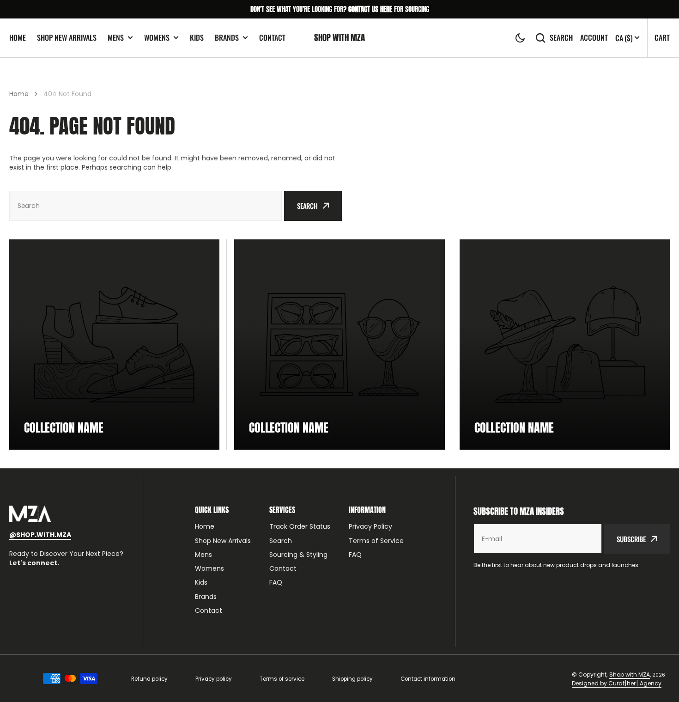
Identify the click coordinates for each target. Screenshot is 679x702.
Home (17, 37)
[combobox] (145, 206)
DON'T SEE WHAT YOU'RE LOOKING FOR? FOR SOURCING (339, 9)
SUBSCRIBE (631, 539)
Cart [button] (662, 37)
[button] (520, 38)
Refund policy (149, 679)
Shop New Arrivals (67, 37)
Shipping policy (352, 679)
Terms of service (282, 679)
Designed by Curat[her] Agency (616, 683)
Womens (157, 37)
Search (561, 37)
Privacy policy (213, 679)
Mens (116, 37)
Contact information (427, 679)
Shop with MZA (629, 674)
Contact (272, 37)
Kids (197, 37)
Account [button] (594, 37)
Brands (227, 37)
